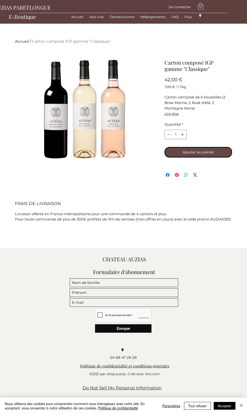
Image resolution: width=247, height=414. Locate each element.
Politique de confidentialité (118, 408)
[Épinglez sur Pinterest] (177, 175)
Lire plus (172, 113)
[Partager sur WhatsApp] (186, 175)
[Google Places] (200, 15)
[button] (201, 6)
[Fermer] (241, 405)
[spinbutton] (176, 134)
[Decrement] (168, 134)
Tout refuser (197, 405)
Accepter (224, 405)
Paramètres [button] (171, 405)
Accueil (22, 41)
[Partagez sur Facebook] (168, 175)
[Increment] (183, 134)
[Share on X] (195, 175)
